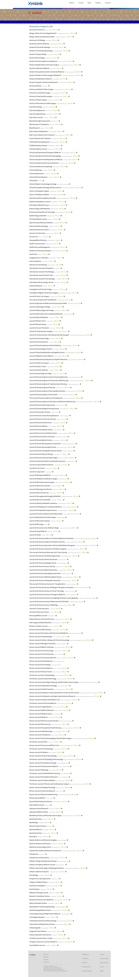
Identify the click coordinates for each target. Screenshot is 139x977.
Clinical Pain (33, 180)
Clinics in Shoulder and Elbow (39, 194)
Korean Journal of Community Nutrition (42, 658)
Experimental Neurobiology (38, 226)
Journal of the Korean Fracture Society (42, 566)
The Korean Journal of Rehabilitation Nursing (44, 773)
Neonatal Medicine (35, 829)
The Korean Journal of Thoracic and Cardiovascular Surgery (49, 784)
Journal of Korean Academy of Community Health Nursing (48, 380)
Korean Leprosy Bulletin (37, 798)
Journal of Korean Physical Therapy (41, 454)
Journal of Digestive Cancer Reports (41, 356)
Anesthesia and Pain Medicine (39, 44)
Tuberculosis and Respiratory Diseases (42, 924)
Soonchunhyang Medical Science (40, 910)
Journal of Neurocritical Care (39, 493)
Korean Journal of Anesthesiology (40, 636)
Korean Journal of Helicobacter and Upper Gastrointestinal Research (52, 696)
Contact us (108, 3)
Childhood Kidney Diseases (38, 145)
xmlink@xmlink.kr (63, 971)
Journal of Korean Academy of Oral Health (43, 394)
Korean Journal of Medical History (40, 714)
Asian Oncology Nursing (37, 114)
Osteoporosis (33, 854)
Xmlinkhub (85, 958)
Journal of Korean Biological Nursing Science (44, 408)
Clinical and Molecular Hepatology (40, 166)
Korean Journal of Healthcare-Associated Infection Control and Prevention (54, 693)
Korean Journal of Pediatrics (38, 752)
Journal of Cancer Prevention (39, 328)
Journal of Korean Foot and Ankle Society (43, 433)
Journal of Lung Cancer (37, 472)
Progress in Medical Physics (38, 882)
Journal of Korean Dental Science (40, 423)
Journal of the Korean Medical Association (43, 570)
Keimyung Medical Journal (38, 615)
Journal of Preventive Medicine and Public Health (45, 514)
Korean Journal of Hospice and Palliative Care (44, 700)
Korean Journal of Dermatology (39, 665)
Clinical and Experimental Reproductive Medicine (45, 159)
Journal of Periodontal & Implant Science (43, 510)
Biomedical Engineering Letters (39, 121)
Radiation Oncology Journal (38, 893)
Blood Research (34, 128)
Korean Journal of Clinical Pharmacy (41, 654)
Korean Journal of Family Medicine (41, 668)
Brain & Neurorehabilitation (38, 131)
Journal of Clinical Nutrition (38, 342)
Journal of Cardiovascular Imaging (40, 331)
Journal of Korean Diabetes (38, 426)
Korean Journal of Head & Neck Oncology (43, 686)
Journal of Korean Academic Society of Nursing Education (48, 377)
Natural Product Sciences (37, 826)
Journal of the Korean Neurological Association (45, 573)
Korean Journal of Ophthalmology (40, 731)
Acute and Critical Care (37, 30)
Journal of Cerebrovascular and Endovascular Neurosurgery (49, 335)
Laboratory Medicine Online (38, 812)
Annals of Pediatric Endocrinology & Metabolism (45, 75)
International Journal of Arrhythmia (41, 268)
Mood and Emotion (35, 819)
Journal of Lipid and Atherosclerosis (41, 465)
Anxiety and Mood (35, 86)
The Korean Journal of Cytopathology (41, 675)
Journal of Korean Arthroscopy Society (42, 405)
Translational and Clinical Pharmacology (43, 921)
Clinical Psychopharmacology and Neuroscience (45, 187)
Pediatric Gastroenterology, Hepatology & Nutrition (46, 868)
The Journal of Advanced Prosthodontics (42, 300)
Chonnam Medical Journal (38, 149)
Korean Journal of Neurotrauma (40, 724)
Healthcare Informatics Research (40, 251)
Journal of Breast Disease (37, 324)
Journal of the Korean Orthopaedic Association (45, 580)
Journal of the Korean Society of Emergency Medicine (47, 594)
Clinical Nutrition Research (38, 177)
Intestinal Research (35, 286)
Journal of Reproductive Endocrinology (42, 517)
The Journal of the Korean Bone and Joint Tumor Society (48, 552)
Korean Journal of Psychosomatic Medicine (43, 766)
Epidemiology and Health (37, 216)
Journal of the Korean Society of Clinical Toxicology (46, 591)
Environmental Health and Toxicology (42, 212)
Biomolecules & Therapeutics (39, 124)
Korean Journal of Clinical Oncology (41, 651)
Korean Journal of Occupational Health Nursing (45, 728)
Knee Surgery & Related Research (40, 622)
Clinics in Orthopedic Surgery (39, 191)
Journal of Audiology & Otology (39, 307)
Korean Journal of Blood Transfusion (41, 647)
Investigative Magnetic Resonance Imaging (43, 293)
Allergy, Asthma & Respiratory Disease (42, 37)
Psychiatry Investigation (37, 886)
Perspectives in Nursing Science (39, 879)
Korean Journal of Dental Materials (41, 661)
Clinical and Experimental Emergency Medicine (45, 152)
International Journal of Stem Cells (41, 275)
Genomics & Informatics (37, 233)
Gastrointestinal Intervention (39, 230)
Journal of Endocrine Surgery (39, 363)
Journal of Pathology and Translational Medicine (45, 507)
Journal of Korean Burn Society (39, 412)
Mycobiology (33, 822)
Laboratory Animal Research (38, 808)
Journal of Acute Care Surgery (39, 296)
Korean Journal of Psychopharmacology (42, 763)
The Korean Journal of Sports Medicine (42, 780)
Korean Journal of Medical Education (41, 710)
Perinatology (33, 875)
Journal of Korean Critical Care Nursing (42, 419)
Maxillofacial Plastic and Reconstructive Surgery (45, 815)
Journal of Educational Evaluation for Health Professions (48, 359)
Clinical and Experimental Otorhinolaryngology (45, 156)
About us (71, 3)
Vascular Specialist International (40, 935)
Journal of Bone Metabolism (38, 317)
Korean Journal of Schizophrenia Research (43, 777)
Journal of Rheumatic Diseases (39, 521)
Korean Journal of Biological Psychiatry (42, 643)
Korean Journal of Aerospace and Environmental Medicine (48, 633)
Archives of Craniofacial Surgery (40, 93)
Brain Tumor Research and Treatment (42, 135)
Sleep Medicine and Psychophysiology (42, 907)
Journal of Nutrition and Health (39, 500)
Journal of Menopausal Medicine (40, 475)
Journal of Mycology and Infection (40, 489)
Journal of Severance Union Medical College (44, 528)
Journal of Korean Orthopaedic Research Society (45, 451)
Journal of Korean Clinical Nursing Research (44, 415)
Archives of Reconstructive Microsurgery (42, 103)
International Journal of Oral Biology (41, 272)
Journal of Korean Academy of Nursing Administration (47, 391)
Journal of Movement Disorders (39, 486)
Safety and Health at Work (38, 903)
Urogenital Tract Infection (38, 931)
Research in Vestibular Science (39, 896)
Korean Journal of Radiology (38, 770)
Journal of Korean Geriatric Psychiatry (42, 437)
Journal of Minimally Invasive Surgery (41, 482)
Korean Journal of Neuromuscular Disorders (44, 721)
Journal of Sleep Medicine (38, 531)
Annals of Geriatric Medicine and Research (43, 61)
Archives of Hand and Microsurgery (40, 96)
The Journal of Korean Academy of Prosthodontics (46, 398)
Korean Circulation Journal (38, 626)
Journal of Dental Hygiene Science (40, 349)
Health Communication (37, 244)
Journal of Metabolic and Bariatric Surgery (43, 479)
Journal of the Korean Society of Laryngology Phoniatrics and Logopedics (53, 598)
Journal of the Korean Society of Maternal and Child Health (49, 601)
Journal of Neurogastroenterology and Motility (45, 496)
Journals (81, 3)
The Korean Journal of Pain (38, 742)
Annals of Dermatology (37, 58)
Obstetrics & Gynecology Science (40, 847)
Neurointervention (35, 833)
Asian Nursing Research (37, 110)
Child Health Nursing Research (39, 142)
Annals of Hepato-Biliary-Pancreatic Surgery (44, 65)
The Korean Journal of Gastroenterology (42, 679)
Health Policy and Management (39, 247)
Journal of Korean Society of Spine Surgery (43, 458)
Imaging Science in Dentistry (38, 258)
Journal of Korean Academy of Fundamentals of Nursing (48, 384)
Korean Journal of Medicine (38, 717)
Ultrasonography (35, 928)
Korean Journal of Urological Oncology (42, 787)
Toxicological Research (37, 917)
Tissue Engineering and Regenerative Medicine (44, 914)
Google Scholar (104, 958)
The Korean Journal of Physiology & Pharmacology (46, 759)
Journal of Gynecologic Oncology (40, 373)
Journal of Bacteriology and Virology (41, 310)
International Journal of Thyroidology (42, 279)
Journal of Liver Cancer (37, 468)
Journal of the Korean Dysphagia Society (42, 563)
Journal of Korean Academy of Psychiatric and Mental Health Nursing (52, 401)
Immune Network (35, 261)
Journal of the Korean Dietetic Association (43, 559)
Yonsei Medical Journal (37, 945)
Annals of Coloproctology (37, 54)
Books (89, 3)
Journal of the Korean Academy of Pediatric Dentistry (47, 542)
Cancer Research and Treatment (40, 138)
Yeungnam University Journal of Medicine (43, 942)
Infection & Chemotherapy (38, 265)
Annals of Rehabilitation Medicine (40, 79)
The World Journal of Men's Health (40, 938)
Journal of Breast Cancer (37, 321)
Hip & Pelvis (33, 254)
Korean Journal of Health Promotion (41, 689)
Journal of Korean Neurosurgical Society (42, 447)
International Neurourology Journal (41, 282)
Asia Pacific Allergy (35, 107)
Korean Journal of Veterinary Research (42, 791)
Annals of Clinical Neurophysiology (40, 51)
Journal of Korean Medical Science (40, 440)
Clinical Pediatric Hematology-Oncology (42, 184)
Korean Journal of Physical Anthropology (43, 756)
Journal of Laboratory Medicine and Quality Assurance (47, 461)
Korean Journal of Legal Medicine (40, 707)
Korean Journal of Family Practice (40, 672)
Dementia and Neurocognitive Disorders (42, 198)
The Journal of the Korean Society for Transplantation (47, 584)
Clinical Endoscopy (35, 170)
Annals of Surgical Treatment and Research (43, 82)
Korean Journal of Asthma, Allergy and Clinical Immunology (49, 640)
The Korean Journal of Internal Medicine (42, 703)
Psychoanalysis (34, 889)
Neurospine (33, 836)
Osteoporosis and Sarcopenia (39, 858)
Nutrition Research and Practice (40, 843)
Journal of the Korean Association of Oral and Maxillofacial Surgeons (52, 545)
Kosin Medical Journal (36, 805)
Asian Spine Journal (36, 117)
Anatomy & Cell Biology (37, 40)
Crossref (102, 954)
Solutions (98, 3)
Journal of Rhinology (36, 524)
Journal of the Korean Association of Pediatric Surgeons (48, 549)
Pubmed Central (86, 967)
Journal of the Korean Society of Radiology (43, 605)
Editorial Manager (87, 971)
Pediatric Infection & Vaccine (39, 872)
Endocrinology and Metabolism (39, 209)
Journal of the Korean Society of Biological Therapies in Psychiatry (51, 587)
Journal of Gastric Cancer (37, 366)
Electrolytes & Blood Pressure (39, 205)
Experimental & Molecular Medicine (41, 223)
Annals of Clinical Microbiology (39, 47)
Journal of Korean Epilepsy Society (41, 430)
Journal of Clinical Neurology (39, 338)
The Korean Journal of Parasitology (41, 749)
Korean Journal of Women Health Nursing (43, 794)
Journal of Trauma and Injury (39, 608)
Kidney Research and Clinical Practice (41, 619)
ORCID (101, 971)
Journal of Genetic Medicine (38, 370)
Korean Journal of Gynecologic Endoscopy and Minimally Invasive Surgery (53, 682)
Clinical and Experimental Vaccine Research (44, 163)
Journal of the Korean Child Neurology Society (44, 556)
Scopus (102, 967)
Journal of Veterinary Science (39, 612)
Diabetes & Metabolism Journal (39, 202)
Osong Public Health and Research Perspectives (45, 851)
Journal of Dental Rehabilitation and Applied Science (47, 352)
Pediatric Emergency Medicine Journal (42, 865)
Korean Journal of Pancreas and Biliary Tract (44, 745)
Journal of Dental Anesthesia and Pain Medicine (45, 345)
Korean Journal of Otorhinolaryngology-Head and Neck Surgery (50, 738)
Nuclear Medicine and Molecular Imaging (42, 840)
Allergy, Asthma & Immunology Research (42, 33)
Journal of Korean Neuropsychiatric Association (45, 444)
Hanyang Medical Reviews (38, 240)
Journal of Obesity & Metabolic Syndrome (43, 503)
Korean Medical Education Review (40, 801)
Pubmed (84, 962)
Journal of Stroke (35, 535)
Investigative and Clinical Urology (40, 289)
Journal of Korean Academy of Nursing (42, 387)
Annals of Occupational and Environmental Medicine (46, 72)
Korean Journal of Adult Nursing (40, 629)
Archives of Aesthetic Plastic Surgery (41, 89)
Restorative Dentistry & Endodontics (41, 900)
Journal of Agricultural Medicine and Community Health (48, 303)
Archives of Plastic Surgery (38, 100)
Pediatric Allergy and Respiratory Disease (43, 861)
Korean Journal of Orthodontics (40, 735)
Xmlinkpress (85, 954)
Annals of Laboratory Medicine (39, 68)
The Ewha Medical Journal (38, 219)
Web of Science (104, 962)
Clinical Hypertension (36, 173)
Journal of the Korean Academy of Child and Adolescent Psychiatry (51, 538)
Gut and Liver (33, 237)
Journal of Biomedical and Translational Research (46, 314)
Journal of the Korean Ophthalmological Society (45, 577)
